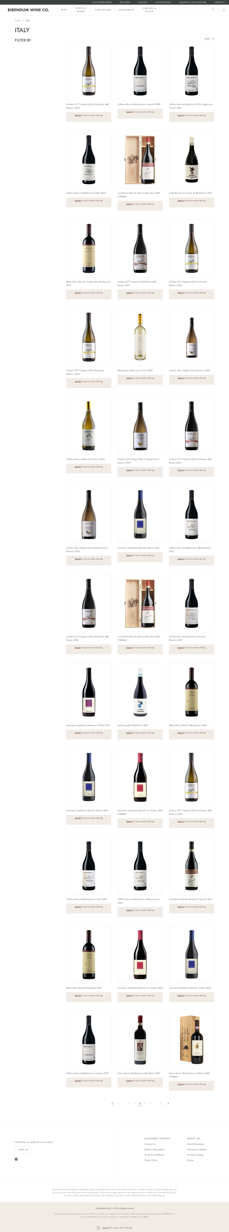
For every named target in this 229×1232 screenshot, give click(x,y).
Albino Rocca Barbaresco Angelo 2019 (87, 1073)
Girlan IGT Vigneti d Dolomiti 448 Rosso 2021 (137, 283)
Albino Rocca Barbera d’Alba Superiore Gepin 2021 (191, 106)
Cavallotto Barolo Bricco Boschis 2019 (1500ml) (139, 194)
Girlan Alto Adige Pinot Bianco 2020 (189, 370)
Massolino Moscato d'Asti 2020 (135, 370)
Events (143, 2)
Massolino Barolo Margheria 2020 (188, 725)
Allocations (163, 2)
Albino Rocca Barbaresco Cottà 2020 (86, 899)
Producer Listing (195, 1154)
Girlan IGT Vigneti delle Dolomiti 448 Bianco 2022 (190, 812)
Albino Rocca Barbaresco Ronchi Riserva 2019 (187, 638)
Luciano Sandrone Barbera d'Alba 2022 (88, 725)
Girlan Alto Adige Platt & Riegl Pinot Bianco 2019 (138, 460)
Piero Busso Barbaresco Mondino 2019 (139, 1073)
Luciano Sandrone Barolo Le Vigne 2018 (140, 988)
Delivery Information (154, 1149)
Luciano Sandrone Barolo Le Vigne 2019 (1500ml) (140, 812)
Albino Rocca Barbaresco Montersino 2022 (190, 549)
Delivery (125, 2)
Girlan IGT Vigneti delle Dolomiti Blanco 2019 (85, 372)
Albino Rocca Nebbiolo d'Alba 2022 (86, 193)
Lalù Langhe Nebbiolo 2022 (133, 725)
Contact (219, 2)
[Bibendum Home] (28, 10)
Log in (106, 1227)
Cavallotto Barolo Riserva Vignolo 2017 (190, 899)
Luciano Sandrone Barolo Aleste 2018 (190, 988)
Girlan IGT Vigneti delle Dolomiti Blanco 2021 (188, 283)
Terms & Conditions (154, 1154)
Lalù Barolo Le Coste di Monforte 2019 (190, 193)
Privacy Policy (151, 1160)
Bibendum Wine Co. (106, 1208)
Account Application (192, 2)
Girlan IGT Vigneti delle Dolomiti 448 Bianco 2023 (87, 106)
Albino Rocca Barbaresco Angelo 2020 (139, 104)
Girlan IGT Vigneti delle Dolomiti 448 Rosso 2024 (87, 638)
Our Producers (102, 2)
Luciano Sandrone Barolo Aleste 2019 (87, 810)
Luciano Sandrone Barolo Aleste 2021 (139, 548)
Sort (207, 39)
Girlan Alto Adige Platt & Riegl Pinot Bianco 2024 (87, 549)
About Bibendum (195, 1144)
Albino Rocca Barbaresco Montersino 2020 (139, 900)
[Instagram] (16, 1159)
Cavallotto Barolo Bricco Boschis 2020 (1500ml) (139, 638)
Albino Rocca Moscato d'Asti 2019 (85, 459)
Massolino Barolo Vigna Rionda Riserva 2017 (88, 283)
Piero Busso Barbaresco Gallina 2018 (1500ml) (189, 1074)
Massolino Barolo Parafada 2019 (84, 988)
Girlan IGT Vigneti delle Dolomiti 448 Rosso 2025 (190, 460)
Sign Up (23, 1149)
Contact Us (149, 1144)
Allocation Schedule (197, 1149)
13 (161, 1103)
